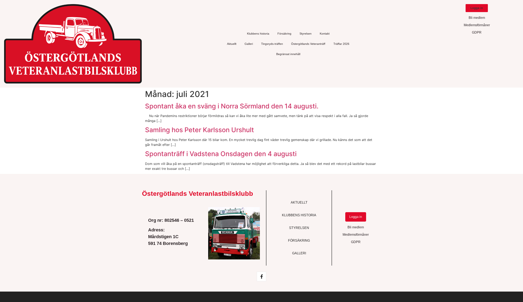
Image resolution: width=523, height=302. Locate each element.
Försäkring (284, 33)
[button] (477, 8)
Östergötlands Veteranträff (308, 43)
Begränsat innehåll (288, 54)
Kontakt (325, 33)
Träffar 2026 (341, 43)
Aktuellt (231, 43)
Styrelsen (305, 33)
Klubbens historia (258, 33)
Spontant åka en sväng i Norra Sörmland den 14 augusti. (231, 106)
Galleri (249, 43)
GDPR (477, 32)
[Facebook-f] (261, 276)
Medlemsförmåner (477, 25)
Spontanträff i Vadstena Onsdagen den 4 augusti (221, 154)
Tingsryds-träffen (272, 43)
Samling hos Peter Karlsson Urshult (199, 130)
